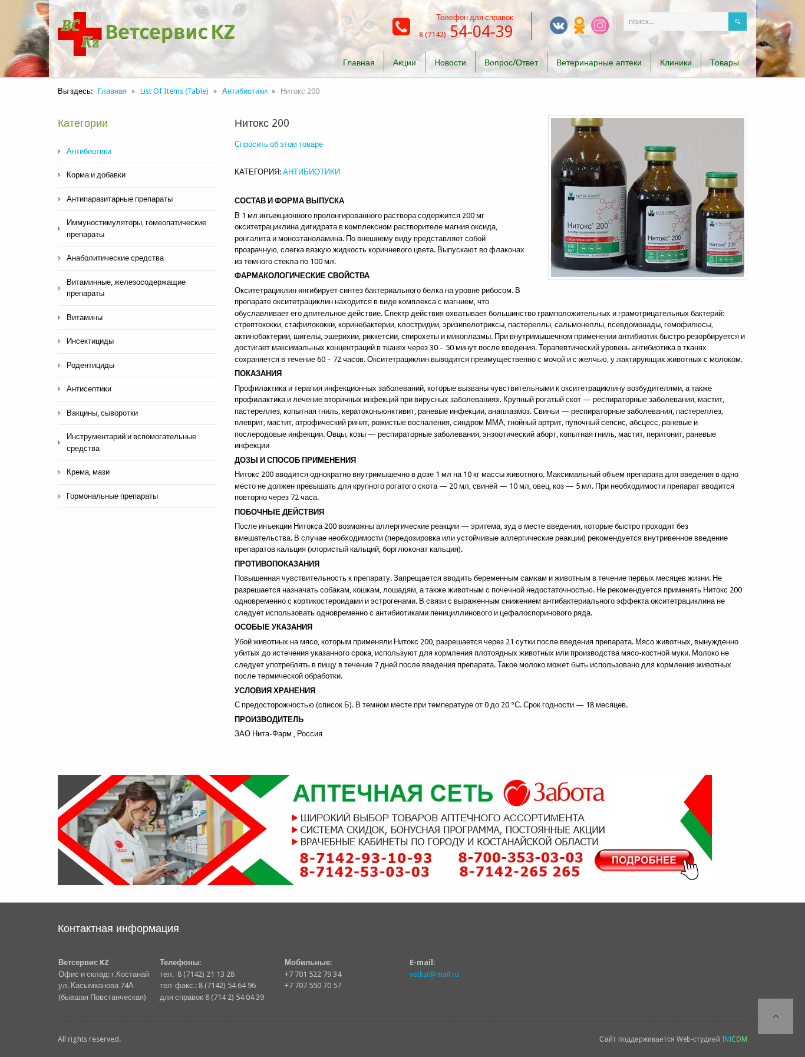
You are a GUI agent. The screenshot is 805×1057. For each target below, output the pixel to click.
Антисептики (89, 388)
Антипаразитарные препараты (120, 199)
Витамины (85, 317)
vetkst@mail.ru (434, 974)
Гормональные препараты (112, 496)
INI (734, 1039)
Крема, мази (88, 471)
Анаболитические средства (115, 257)
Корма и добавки (96, 174)
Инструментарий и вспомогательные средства (131, 442)
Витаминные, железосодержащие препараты (126, 288)
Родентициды (90, 365)
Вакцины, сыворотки (102, 413)
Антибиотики (89, 151)
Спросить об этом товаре (279, 144)
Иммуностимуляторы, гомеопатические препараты (136, 228)
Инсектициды (90, 341)
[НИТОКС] (647, 197)
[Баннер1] (385, 829)
